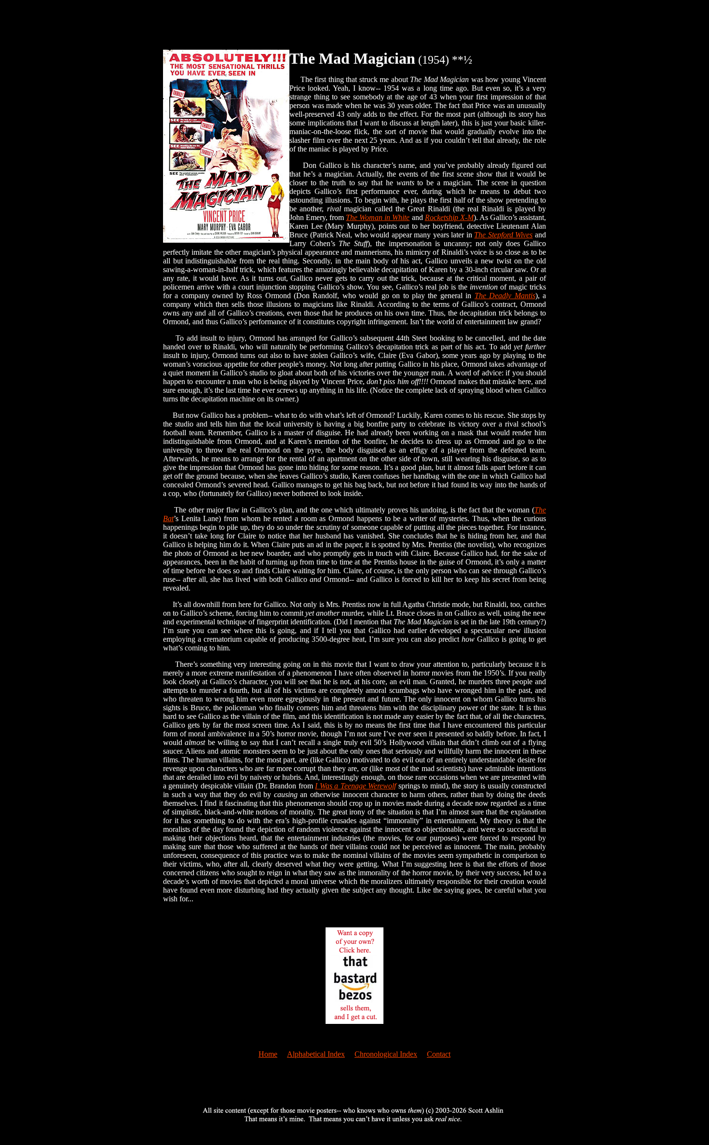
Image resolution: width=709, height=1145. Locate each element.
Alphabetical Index (316, 1054)
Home (268, 1054)
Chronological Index (385, 1054)
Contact (438, 1054)
